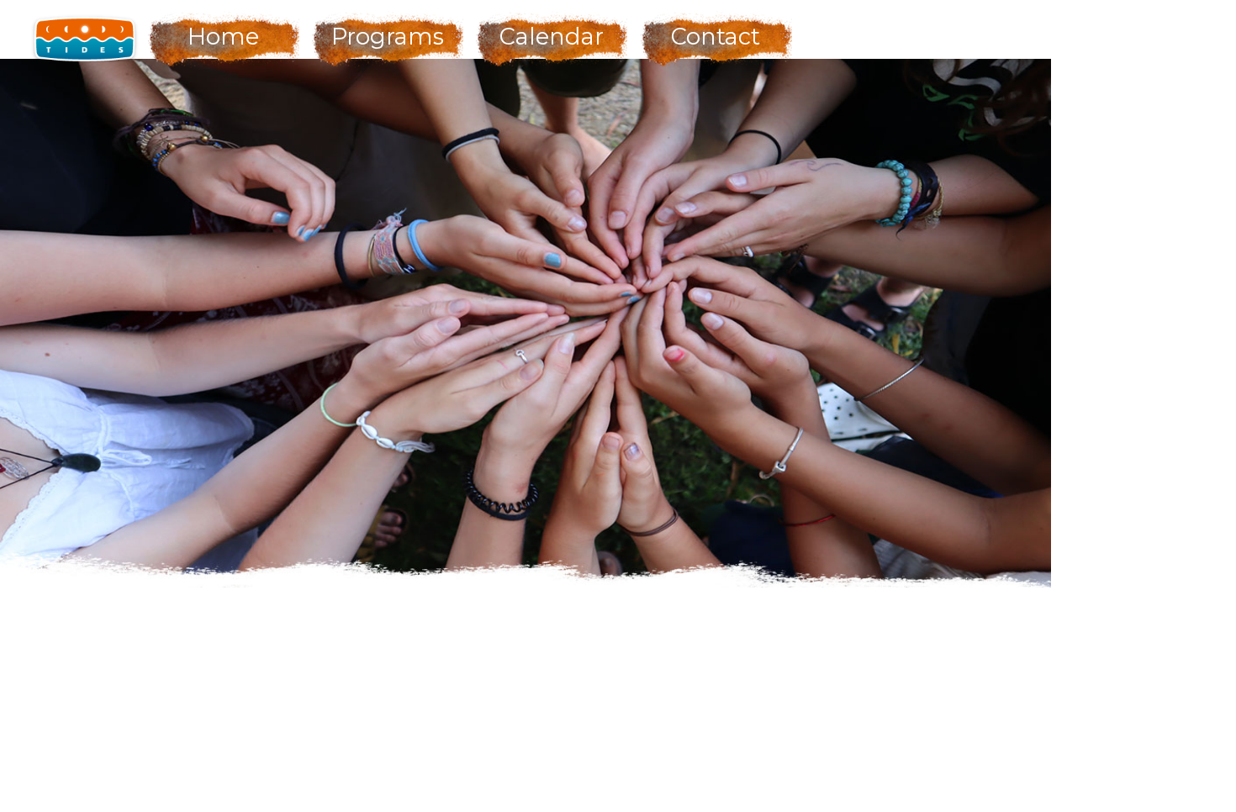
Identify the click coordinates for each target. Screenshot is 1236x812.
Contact (715, 36)
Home (223, 36)
